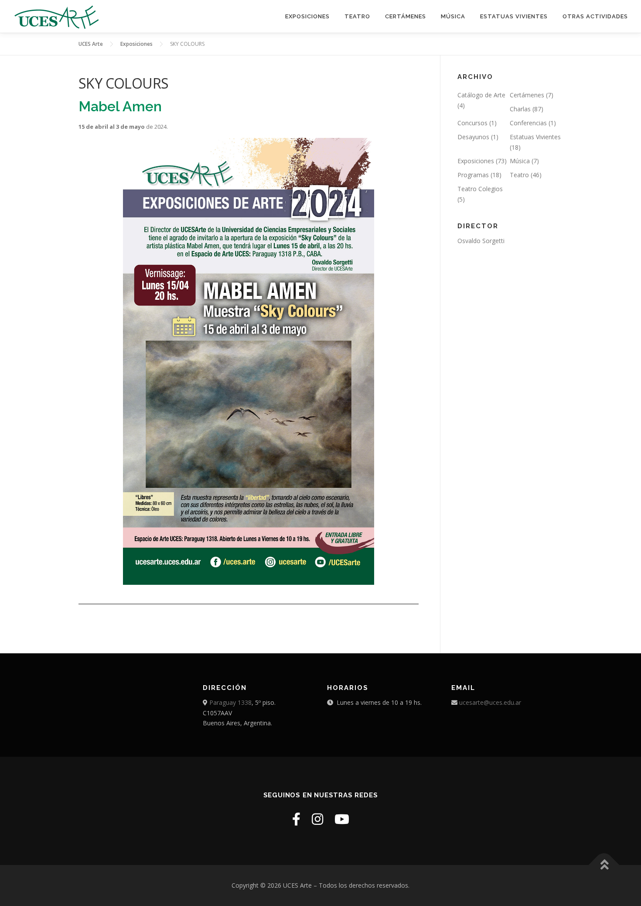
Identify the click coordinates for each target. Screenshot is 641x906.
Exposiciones (475, 161)
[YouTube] (341, 819)
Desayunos (473, 137)
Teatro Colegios (480, 189)
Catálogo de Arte (481, 95)
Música (520, 161)
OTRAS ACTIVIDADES (595, 16)
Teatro (519, 175)
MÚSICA (453, 16)
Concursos (472, 123)
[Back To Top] (604, 864)
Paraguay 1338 (230, 702)
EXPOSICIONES (307, 16)
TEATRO (357, 16)
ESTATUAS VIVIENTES (514, 16)
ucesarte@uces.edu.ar (490, 702)
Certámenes (527, 95)
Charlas (520, 109)
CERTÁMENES (405, 16)
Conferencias (528, 123)
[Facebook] (296, 819)
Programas (473, 175)
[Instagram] (317, 819)
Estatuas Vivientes (535, 137)
